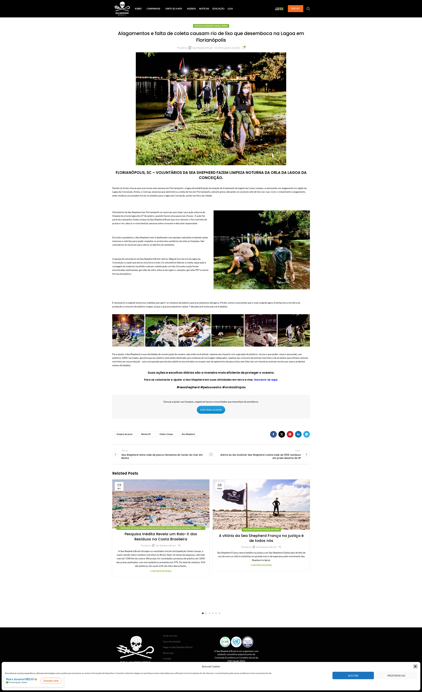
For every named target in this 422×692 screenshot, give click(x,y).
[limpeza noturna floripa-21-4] (161, 330)
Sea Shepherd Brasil (203, 47)
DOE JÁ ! (295, 8)
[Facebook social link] (273, 434)
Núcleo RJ (146, 434)
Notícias (199, 26)
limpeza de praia (124, 434)
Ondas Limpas (166, 434)
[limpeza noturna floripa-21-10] (294, 330)
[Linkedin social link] (298, 434)
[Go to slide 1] (203, 613)
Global (266, 529)
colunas (247, 529)
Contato (167, 658)
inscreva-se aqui (265, 380)
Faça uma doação (172, 641)
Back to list (211, 454)
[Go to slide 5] (216, 613)
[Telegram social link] (306, 434)
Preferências (396, 675)
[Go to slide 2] (206, 613)
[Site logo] (122, 8)
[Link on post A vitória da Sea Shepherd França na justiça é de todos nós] (261, 504)
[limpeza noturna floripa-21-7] (261, 330)
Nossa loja (168, 652)
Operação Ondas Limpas (215, 26)
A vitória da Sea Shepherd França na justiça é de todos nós (261, 538)
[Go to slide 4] (213, 613)
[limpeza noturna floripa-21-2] (128, 330)
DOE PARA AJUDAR (211, 409)
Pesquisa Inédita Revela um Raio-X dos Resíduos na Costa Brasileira (161, 536)
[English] (277, 8)
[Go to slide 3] (209, 613)
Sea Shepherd (188, 434)
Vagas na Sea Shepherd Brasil (178, 647)
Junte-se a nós (170, 635)
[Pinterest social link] (290, 434)
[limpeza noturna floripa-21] (227, 330)
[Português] (281, 8)
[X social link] (281, 434)
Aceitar (353, 675)
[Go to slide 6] (219, 613)
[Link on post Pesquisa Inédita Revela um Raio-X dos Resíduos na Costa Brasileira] (160, 503)
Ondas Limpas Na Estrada (152, 528)
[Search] (308, 8)
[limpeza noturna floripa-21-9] (194, 330)
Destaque (125, 528)
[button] (415, 666)
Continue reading (160, 571)
